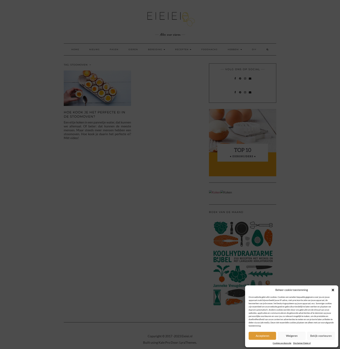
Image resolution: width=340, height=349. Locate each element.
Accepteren (262, 335)
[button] (333, 290)
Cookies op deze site (282, 343)
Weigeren (292, 335)
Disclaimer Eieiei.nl (302, 343)
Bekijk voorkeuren (321, 335)
